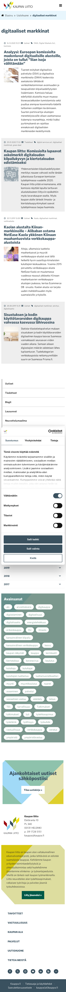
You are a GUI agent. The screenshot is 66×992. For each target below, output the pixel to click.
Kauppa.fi (15, 983)
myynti (10, 683)
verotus (53, 729)
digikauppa (44, 606)
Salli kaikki (33, 539)
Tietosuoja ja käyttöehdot (38, 983)
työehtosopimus (44, 714)
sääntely (37, 699)
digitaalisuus (35, 614)
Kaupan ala (15, 931)
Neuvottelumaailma (16, 420)
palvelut (29, 691)
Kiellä (33, 558)
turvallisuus (23, 706)
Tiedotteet (29, 142)
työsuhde (45, 722)
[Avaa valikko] (60, 5)
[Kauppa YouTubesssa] (33, 971)
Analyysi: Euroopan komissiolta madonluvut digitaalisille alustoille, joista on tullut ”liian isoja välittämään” (32, 58)
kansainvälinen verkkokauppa (22, 645)
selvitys (56, 306)
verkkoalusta (9, 221)
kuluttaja (11, 668)
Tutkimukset (43, 706)
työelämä (11, 722)
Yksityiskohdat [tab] (33, 440)
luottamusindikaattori (47, 675)
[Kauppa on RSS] (48, 971)
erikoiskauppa (13, 629)
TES (8, 706)
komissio (7, 46)
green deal (17, 145)
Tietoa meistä (17, 960)
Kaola (36, 218)
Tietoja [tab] (54, 440)
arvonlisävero (24, 606)
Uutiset (27, 43)
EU (29, 629)
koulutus (49, 660)
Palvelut (14, 941)
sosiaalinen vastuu (16, 699)
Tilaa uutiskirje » (33, 789)
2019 (6, 567)
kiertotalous (12, 660)
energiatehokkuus (36, 622)
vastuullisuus (13, 729)
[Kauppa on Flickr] (56, 971)
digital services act (44, 142)
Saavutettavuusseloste (20, 987)
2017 (6, 584)
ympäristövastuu (33, 737)
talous (52, 699)
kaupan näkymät (15, 652)
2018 (6, 575)
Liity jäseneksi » (33, 895)
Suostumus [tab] (11, 440)
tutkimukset (12, 714)
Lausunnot (11, 411)
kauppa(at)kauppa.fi (47, 987)
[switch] (57, 505)
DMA (36, 43)
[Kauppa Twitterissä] (17, 971)
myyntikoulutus (29, 683)
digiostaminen (13, 614)
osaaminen (12, 691)
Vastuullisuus (17, 922)
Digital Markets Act (47, 43)
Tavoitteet (15, 913)
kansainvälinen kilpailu (18, 637)
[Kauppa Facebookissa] (10, 971)
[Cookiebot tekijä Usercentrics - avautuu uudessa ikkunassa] (48, 432)
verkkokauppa (34, 729)
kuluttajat (28, 668)
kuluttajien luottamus (17, 675)
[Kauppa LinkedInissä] (40, 971)
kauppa (35, 652)
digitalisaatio (9, 308)
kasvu (48, 645)
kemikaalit (51, 652)
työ (27, 714)
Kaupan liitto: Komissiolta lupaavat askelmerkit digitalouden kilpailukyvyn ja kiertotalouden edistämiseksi (32, 157)
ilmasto (42, 629)
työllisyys (28, 722)
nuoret (47, 683)
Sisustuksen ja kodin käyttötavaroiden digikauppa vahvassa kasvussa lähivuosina (29, 318)
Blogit (8, 402)
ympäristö (11, 737)
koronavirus (32, 660)
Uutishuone (16, 950)
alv (8, 606)
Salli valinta (33, 548)
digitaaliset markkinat (48, 218)
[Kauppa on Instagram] (25, 971)
